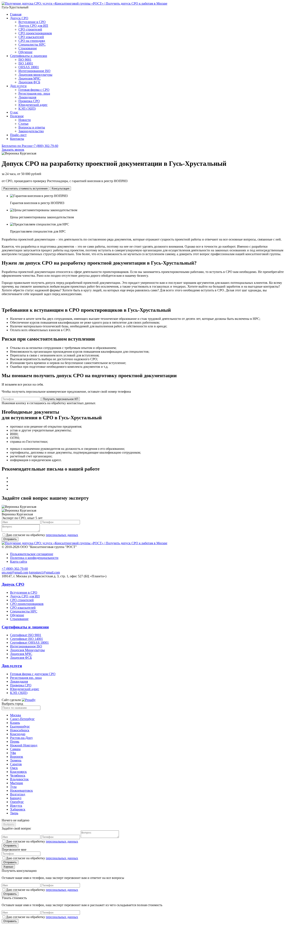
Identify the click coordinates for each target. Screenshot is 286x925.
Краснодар (17, 734)
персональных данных (62, 535)
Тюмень (15, 760)
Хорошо (8, 866)
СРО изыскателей (31, 37)
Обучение (25, 52)
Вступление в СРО (32, 22)
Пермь (14, 741)
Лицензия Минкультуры (27, 650)
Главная (15, 14)
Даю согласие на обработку (42, 535)
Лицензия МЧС (29, 78)
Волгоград (17, 794)
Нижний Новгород (23, 745)
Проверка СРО (29, 101)
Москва (15, 715)
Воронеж (16, 756)
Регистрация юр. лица (34, 93)
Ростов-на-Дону (21, 738)
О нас (14, 112)
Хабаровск (17, 809)
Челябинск (17, 775)
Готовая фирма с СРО (33, 89)
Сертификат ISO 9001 (25, 635)
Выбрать (8, 824)
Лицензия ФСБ (29, 82)
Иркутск (16, 805)
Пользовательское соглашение (31, 554)
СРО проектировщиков (35, 33)
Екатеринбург (20, 726)
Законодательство (31, 131)
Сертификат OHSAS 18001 (29, 642)
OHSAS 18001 (28, 67)
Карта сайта (18, 561)
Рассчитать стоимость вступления (25, 188)
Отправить (10, 845)
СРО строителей (30, 29)
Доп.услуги (18, 86)
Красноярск (18, 771)
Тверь (14, 813)
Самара (15, 749)
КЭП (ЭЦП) (27, 108)
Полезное (17, 116)
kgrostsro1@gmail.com (44, 572)
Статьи (23, 123)
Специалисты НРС (32, 44)
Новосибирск (19, 730)
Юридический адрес (33, 105)
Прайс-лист (18, 135)
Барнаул (15, 798)
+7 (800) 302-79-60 (30, 146)
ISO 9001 (24, 59)
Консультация (60, 188)
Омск (14, 768)
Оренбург (17, 802)
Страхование (27, 48)
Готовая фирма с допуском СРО (32, 674)
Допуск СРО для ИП (33, 25)
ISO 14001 (25, 63)
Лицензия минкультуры (35, 74)
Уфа (13, 753)
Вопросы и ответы (31, 127)
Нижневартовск (21, 790)
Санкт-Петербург (22, 719)
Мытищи (16, 783)
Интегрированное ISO (34, 71)
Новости (24, 120)
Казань (15, 722)
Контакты (17, 138)
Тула (13, 787)
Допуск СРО (19, 18)
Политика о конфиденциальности (34, 558)
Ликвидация (27, 97)
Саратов (16, 764)
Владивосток (19, 779)
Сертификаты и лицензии (28, 56)
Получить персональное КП (60, 399)
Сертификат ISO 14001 (26, 639)
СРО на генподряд (31, 40)
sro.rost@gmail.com (15, 572)
